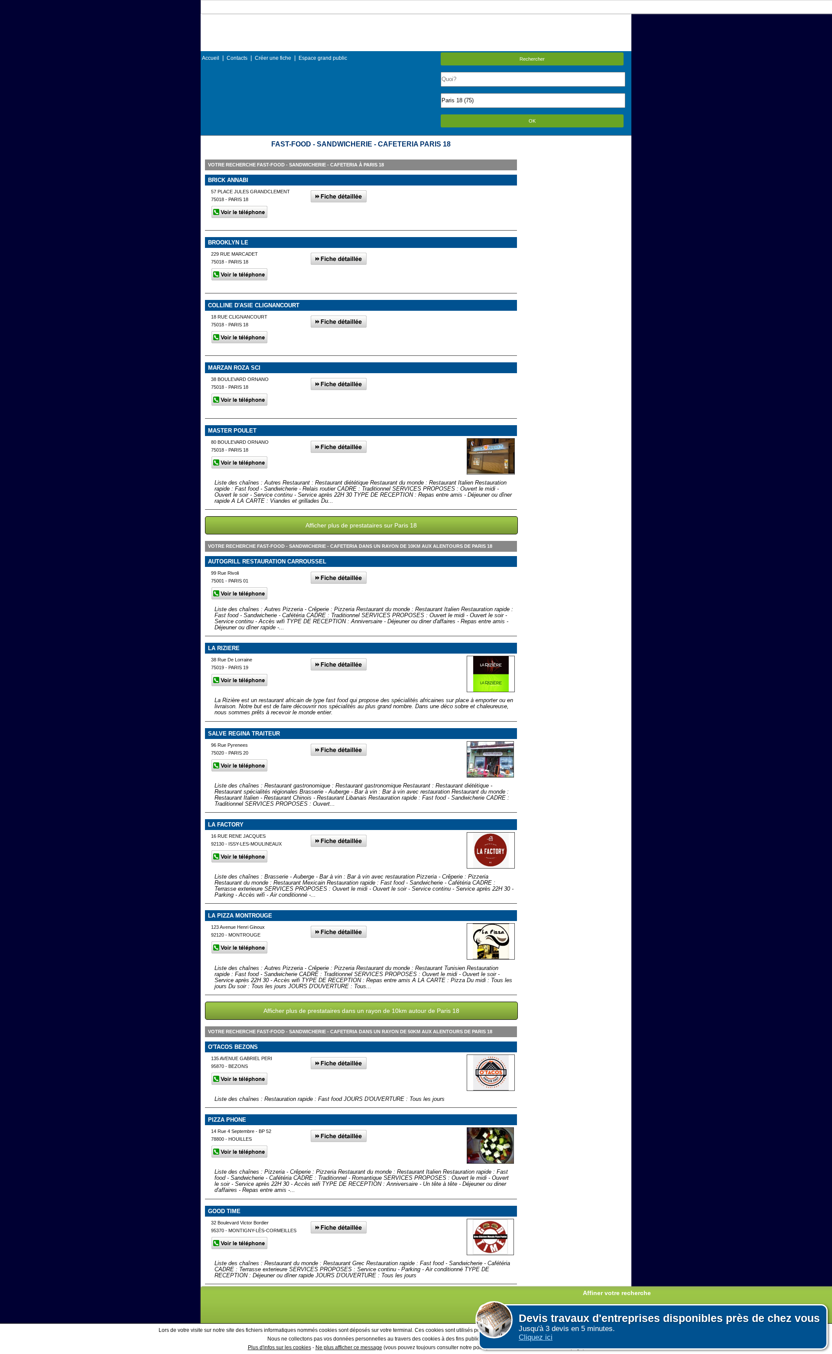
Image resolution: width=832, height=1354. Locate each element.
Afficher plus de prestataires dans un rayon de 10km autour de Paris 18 (361, 1010)
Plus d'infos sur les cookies (279, 1347)
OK (532, 121)
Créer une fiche (273, 58)
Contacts (237, 58)
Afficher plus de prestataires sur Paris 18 (361, 525)
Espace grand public (323, 58)
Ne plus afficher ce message (348, 1347)
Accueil (210, 58)
